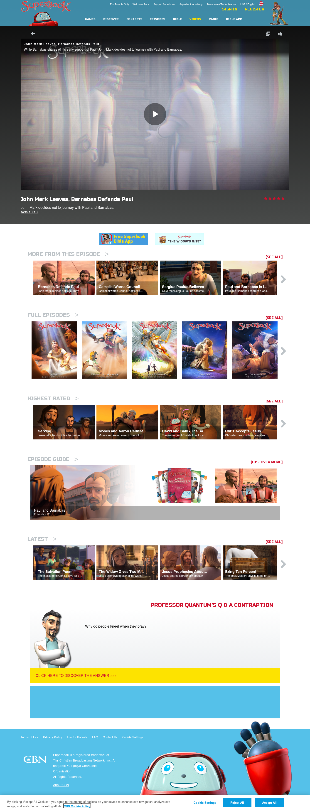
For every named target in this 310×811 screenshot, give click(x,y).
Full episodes (53, 315)
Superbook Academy (191, 4)
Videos (195, 19)
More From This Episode (68, 254)
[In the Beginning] (157, 350)
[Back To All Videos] (31, 34)
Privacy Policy (52, 737)
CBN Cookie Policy (77, 806)
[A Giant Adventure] (107, 350)
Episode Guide (52, 459)
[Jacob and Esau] (257, 350)
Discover (111, 19)
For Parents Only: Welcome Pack (129, 4)
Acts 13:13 (29, 211)
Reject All (237, 802)
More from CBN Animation (221, 4)
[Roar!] (57, 350)
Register (254, 9)
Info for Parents (77, 737)
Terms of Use (29, 737)
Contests (134, 19)
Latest (42, 539)
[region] (155, 803)
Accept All (269, 802)
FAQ (95, 737)
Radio (214, 19)
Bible (177, 19)
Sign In (229, 9)
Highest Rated (53, 398)
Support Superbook (164, 4)
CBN (35, 761)
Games (90, 19)
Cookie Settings (132, 737)
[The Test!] (207, 350)
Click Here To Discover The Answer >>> (76, 675)
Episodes (157, 19)
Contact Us (110, 737)
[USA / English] (252, 0)
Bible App (234, 19)
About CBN (61, 784)
